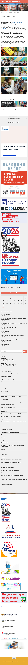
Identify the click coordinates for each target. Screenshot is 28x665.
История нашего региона (8, 381)
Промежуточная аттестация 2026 (10, 470)
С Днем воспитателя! (19, 109)
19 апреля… (4, 109)
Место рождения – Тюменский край (11, 373)
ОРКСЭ (2, 437)
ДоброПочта (5, 344)
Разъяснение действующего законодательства (14, 479)
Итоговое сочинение (6, 465)
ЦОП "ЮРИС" (21, 661)
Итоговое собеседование (7, 467)
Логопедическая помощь (8, 407)
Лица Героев (4, 391)
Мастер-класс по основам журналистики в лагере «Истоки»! (13, 319)
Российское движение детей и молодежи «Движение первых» (12, 476)
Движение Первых (7, 12)
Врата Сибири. (6, 314)
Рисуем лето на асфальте (9, 327)
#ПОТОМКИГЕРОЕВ (17, 22)
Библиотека (4, 482)
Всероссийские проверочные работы (11, 462)
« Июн (2, 307)
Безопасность (4, 442)
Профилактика (5, 440)
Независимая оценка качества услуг (11, 416)
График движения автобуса (8, 434)
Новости (16, 12)
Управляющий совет (6, 419)
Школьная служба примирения (9, 472)
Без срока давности (6, 484)
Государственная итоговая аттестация (11, 459)
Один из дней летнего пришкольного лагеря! (14, 323)
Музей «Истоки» (5, 388)
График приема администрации (10, 432)
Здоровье (3, 449)
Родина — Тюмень (6, 376)
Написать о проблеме (9, 153)
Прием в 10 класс (5, 399)
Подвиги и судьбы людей (8, 379)
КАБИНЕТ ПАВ (5, 394)
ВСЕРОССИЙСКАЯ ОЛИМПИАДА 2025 (11, 396)
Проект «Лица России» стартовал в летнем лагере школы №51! (13, 339)
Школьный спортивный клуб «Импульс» (12, 402)
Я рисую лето (5, 331)
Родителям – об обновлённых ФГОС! (11, 413)
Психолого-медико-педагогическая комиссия (13, 421)
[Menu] (26, 1)
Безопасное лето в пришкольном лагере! (13, 335)
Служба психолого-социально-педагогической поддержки (14, 410)
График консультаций (7, 429)
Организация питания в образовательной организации (12, 446)
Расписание (4, 457)
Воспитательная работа (7, 404)
